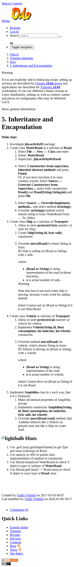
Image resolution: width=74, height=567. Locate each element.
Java (13, 62)
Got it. (6, 102)
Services (15, 538)
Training (15, 531)
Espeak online (19, 527)
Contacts (15, 542)
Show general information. (19, 109)
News (13, 549)
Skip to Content (12, 3)
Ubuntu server (48, 83)
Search (14, 35)
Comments (19, 509)
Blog (13, 546)
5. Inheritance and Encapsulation (31, 65)
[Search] (60, 36)
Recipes (15, 535)
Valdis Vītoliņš (26, 495)
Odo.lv (14, 54)
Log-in (14, 31)
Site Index (16, 553)
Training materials (21, 58)
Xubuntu (50, 87)
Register (15, 28)
